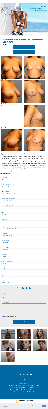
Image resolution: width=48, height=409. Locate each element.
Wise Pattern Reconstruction (7, 203)
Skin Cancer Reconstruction (6, 261)
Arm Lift (3, 224)
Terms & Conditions (34, 389)
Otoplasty (4, 256)
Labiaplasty (4, 233)
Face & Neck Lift (5, 251)
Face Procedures (4, 244)
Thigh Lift (4, 214)
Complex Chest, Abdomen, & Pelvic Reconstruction (12, 237)
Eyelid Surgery (5, 249)
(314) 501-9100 (42, 6)
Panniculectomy (5, 242)
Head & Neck (4, 263)
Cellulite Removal (5, 240)
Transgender (3, 280)
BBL (3, 226)
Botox (3, 270)
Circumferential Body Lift (7, 230)
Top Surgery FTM (5, 282)
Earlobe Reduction (6, 247)
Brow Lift (4, 254)
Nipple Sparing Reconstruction (8, 196)
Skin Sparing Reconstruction (7, 200)
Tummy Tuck (4, 219)
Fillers (3, 268)
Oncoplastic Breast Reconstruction (9, 193)
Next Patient (23, 52)
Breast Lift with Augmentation (8, 184)
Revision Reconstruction (7, 207)
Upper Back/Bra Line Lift (7, 235)
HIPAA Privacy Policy (19, 389)
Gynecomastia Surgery (6, 277)
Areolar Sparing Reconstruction (8, 198)
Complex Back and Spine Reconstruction (10, 228)
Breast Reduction (5, 177)
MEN (2, 275)
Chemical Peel (5, 272)
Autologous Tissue (5, 191)
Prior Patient (24, 47)
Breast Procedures (5, 175)
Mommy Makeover (6, 217)
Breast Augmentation (6, 179)
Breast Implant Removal (7, 186)
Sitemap (12, 389)
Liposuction (4, 221)
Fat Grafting (4, 258)
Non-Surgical (3, 266)
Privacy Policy (27, 389)
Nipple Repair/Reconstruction (8, 189)
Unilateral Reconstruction (7, 209)
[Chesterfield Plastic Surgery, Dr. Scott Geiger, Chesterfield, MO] (11, 10)
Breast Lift (4, 182)
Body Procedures (4, 212)
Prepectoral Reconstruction (7, 205)
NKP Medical (31, 391)
